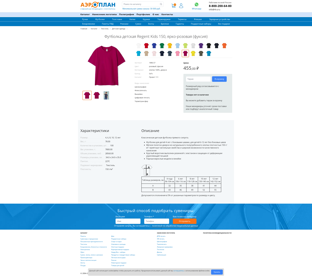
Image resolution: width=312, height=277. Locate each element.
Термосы (182, 19)
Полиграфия (126, 14)
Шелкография (162, 242)
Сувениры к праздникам (89, 239)
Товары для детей (117, 266)
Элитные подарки (117, 247)
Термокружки (163, 19)
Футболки (100, 19)
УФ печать (160, 239)
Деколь (159, 252)
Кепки (132, 19)
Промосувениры (86, 258)
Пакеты (83, 236)
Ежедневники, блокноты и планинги (93, 247)
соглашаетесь (178, 271)
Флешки (198, 19)
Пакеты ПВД (107, 23)
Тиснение (160, 250)
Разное (113, 260)
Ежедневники (88, 23)
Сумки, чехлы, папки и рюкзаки (91, 255)
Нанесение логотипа (104, 14)
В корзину (219, 79)
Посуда (83, 266)
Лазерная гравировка (165, 247)
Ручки (85, 19)
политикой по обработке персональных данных (174, 225)
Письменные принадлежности (91, 242)
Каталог (85, 14)
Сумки (138, 23)
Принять (217, 272)
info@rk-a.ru (214, 9)
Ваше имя (120, 216)
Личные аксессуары (118, 258)
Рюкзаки (124, 23)
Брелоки (165, 23)
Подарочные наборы (201, 23)
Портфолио (143, 14)
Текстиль (83, 244)
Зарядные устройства (219, 19)
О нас (156, 14)
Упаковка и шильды (118, 244)
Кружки (146, 19)
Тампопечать (161, 244)
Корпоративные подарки (120, 250)
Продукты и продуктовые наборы (123, 255)
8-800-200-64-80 (220, 6)
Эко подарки (224, 23)
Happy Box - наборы (118, 252)
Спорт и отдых (116, 242)
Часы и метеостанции (88, 260)
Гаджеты (180, 23)
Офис (82, 252)
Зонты (151, 23)
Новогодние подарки (118, 263)
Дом (112, 236)
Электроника (85, 250)
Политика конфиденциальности (217, 233)
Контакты (167, 14)
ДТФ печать (161, 236)
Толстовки (117, 19)
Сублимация (161, 255)
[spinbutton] (198, 79)
